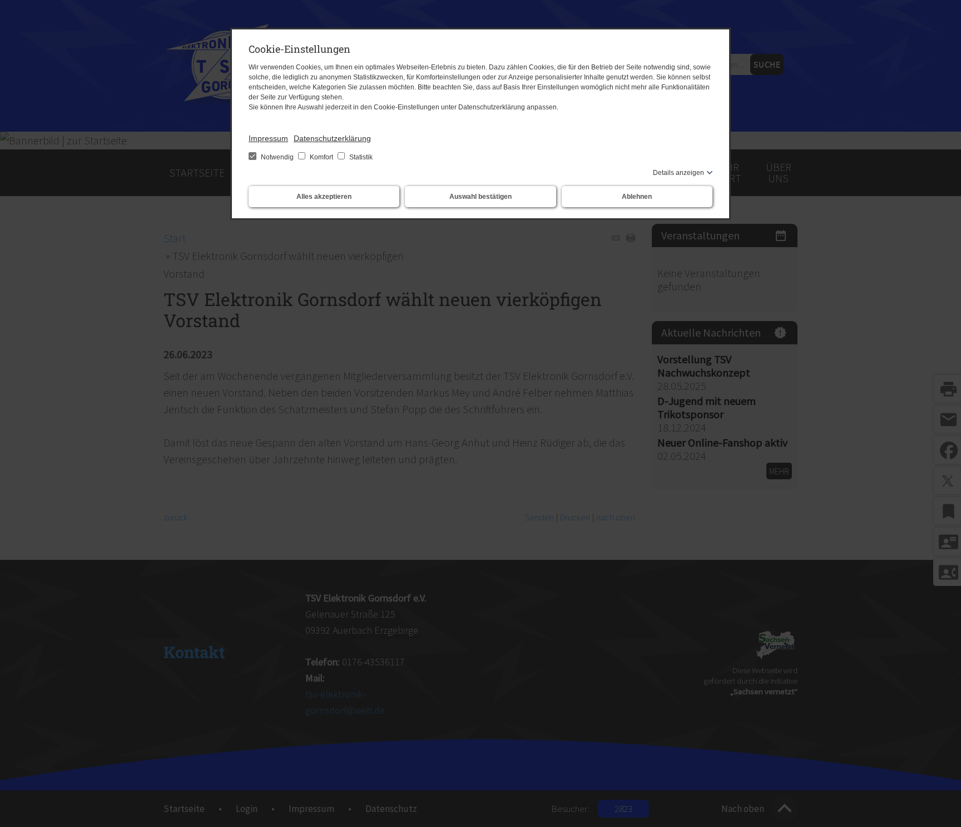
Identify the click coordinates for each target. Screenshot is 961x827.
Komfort (321, 157)
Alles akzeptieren (323, 197)
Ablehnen (637, 197)
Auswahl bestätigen (480, 197)
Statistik (360, 157)
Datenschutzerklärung (332, 138)
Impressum (268, 138)
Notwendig (277, 157)
